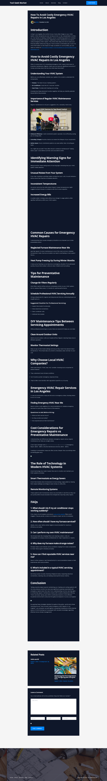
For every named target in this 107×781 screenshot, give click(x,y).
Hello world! (35, 659)
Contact (65, 3)
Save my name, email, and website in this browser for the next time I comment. (53, 723)
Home (41, 3)
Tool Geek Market (18, 3)
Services (53, 3)
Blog (59, 3)
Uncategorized (43, 661)
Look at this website (59, 514)
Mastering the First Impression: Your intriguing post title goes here (65, 677)
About (47, 3)
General (65, 681)
